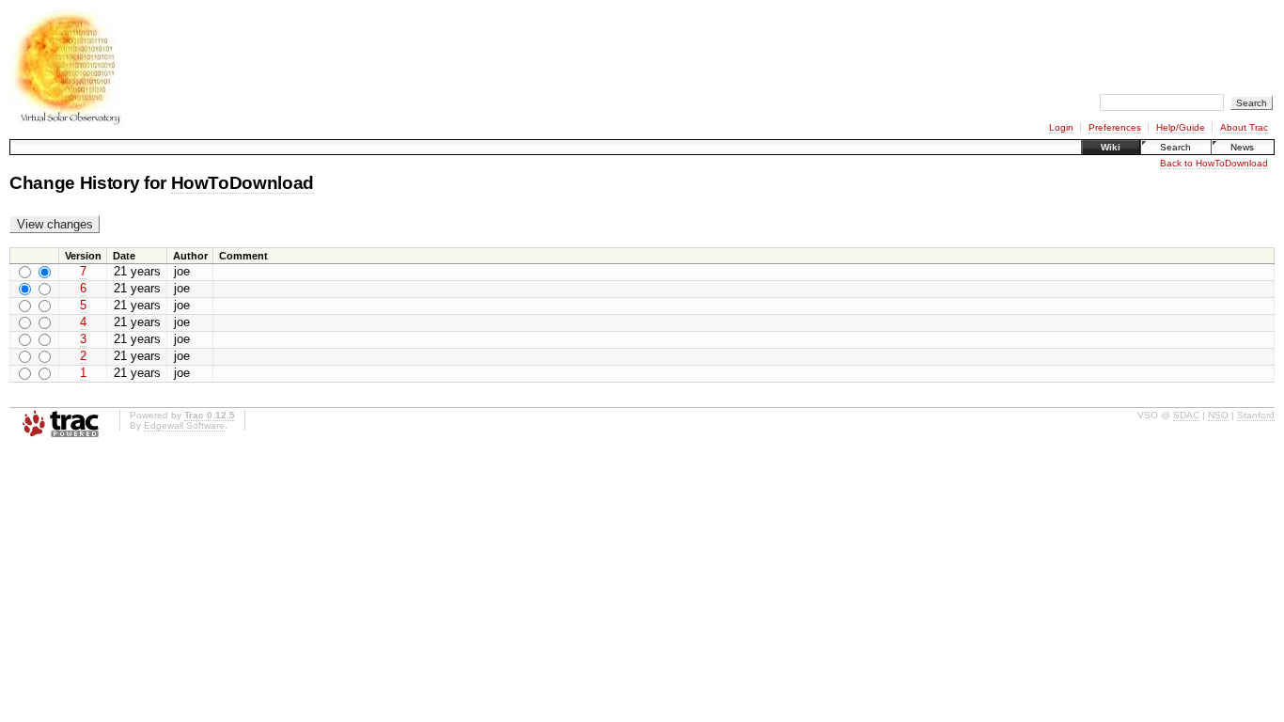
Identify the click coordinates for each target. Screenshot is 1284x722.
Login (1061, 127)
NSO (1218, 415)
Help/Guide (1180, 127)
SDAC (1186, 415)
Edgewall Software (184, 425)
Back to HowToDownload (1214, 163)
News (1242, 147)
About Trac (1244, 127)
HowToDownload (243, 183)
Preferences (1114, 127)
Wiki (1110, 147)
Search (1175, 147)
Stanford (1256, 415)
